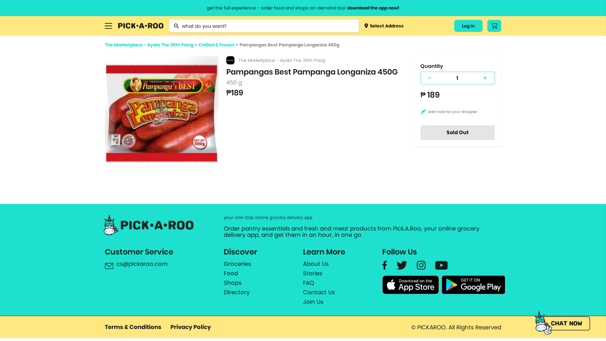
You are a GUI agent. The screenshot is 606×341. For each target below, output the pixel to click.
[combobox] (264, 26)
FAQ (308, 283)
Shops (232, 283)
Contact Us (319, 292)
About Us (316, 264)
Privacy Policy (190, 327)
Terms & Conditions (133, 327)
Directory (237, 292)
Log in (468, 26)
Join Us (313, 302)
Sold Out (458, 132)
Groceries (237, 264)
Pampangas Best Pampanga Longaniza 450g (289, 45)
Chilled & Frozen (217, 45)
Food (231, 273)
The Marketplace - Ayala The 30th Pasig (149, 45)
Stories (312, 273)
